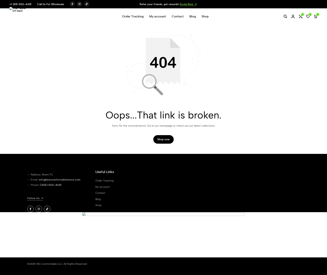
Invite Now (182, 4)
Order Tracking (133, 16)
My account (157, 16)
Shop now (163, 139)
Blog (192, 16)
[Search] (285, 16)
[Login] (293, 16)
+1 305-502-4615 (20, 4)
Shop (205, 16)
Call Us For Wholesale (50, 4)
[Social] (30, 209)
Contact (178, 16)
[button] (300, 16)
